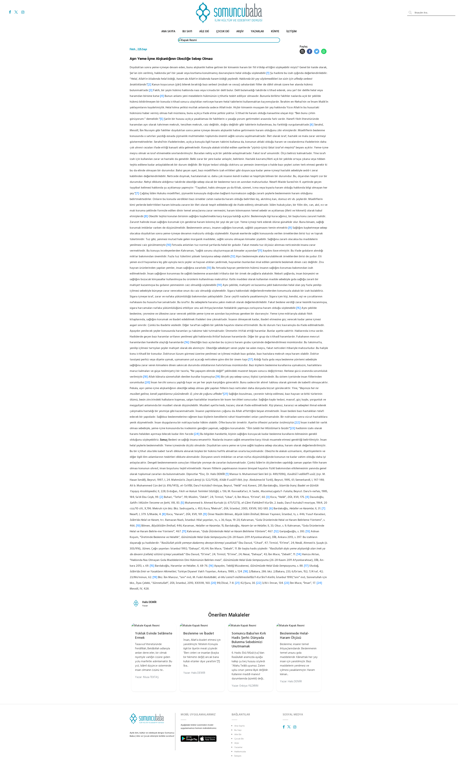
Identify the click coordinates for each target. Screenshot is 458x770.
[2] (149, 84)
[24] (196, 434)
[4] (162, 96)
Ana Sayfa (168, 31)
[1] (267, 73)
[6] (311, 125)
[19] (218, 377)
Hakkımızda (240, 751)
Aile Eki (204, 31)
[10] (168, 245)
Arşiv (240, 31)
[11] (260, 251)
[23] (292, 428)
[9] (290, 228)
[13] (209, 268)
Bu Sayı (187, 31)
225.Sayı (142, 49)
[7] (137, 193)
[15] (298, 308)
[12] (233, 256)
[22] (297, 422)
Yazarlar (257, 31)
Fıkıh (132, 49)
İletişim (291, 31)
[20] (147, 382)
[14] (219, 285)
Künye (275, 31)
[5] (161, 119)
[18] (145, 377)
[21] (225, 394)
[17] (250, 359)
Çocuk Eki (222, 31)
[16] (186, 342)
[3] (150, 90)
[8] (146, 216)
